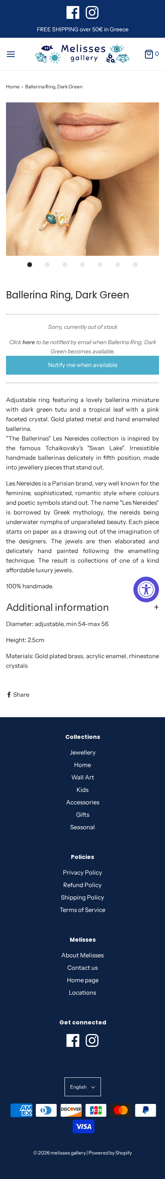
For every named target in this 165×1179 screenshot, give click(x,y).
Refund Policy (82, 885)
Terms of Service (82, 910)
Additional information (57, 607)
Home (13, 87)
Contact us (82, 967)
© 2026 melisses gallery (59, 1153)
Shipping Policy (82, 897)
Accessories (82, 802)
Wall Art (82, 777)
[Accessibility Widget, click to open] (146, 589)
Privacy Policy (82, 872)
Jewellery (83, 752)
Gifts (82, 814)
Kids (82, 789)
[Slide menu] (11, 53)
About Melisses (82, 955)
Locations (82, 992)
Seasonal (82, 827)
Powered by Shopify (110, 1153)
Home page (83, 980)
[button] (82, 179)
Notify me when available (82, 365)
